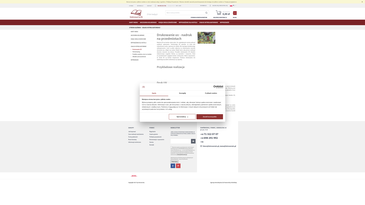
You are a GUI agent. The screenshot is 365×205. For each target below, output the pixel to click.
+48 (209, 134)
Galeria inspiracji (220, 17)
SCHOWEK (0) (203, 5)
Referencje (140, 5)
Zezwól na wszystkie (210, 116)
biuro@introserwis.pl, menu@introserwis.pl (219, 146)
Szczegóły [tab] (182, 93)
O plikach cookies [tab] (211, 93)
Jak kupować (132, 131)
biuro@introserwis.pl (182, 154)
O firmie (131, 5)
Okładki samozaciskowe (139, 56)
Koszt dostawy (132, 139)
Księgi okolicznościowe (168, 22)
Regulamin (152, 131)
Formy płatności (133, 137)
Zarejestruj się (223, 5)
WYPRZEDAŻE (224, 22)
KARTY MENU (133, 22)
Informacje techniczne (134, 142)
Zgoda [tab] (154, 93)
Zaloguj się (215, 5)
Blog (235, 17)
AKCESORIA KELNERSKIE (148, 22)
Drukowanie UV (137, 49)
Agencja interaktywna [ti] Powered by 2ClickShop (223, 182)
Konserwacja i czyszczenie (156, 139)
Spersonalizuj (181, 116)
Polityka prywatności (155, 137)
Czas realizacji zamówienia (136, 134)
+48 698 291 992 (161, 6)
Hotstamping (136, 52)
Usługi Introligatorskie (208, 22)
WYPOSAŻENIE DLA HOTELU (188, 22)
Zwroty (151, 142)
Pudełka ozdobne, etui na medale (142, 54)
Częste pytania (153, 134)
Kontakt (149, 5)
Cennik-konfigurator (199, 17)
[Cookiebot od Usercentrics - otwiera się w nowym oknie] (215, 87)
